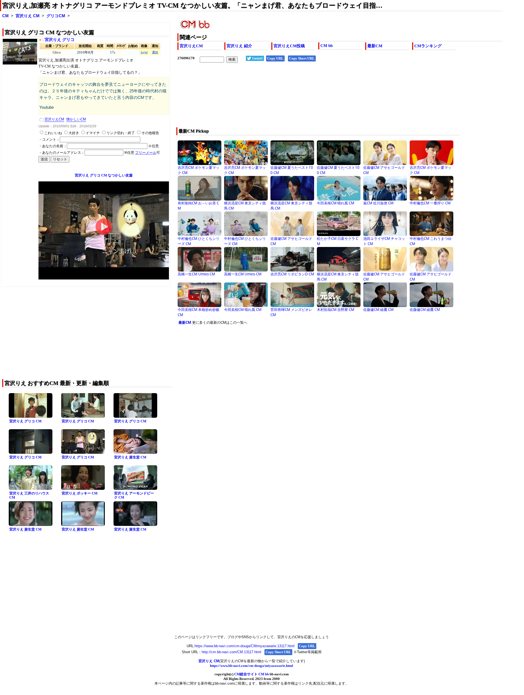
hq (142, 52)
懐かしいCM (76, 119)
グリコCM (55, 16)
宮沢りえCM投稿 (289, 46)
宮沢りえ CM (28, 16)
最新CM (374, 46)
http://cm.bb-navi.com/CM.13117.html (231, 652)
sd (146, 52)
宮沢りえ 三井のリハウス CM (29, 495)
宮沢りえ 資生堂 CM (130, 457)
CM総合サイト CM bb (251, 674)
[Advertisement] (307, 98)
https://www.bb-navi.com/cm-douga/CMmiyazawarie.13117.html (244, 646)
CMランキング (428, 46)
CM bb (326, 45)
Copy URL (275, 58)
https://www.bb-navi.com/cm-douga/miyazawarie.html (251, 666)
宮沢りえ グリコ (60, 39)
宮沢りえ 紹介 (239, 46)
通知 (155, 52)
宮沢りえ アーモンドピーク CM (134, 495)
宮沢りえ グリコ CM (25, 421)
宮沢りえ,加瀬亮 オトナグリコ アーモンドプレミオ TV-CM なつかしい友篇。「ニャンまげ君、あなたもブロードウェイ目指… (192, 5)
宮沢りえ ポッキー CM (79, 493)
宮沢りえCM (191, 46)
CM (5, 16)
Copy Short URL (302, 58)
